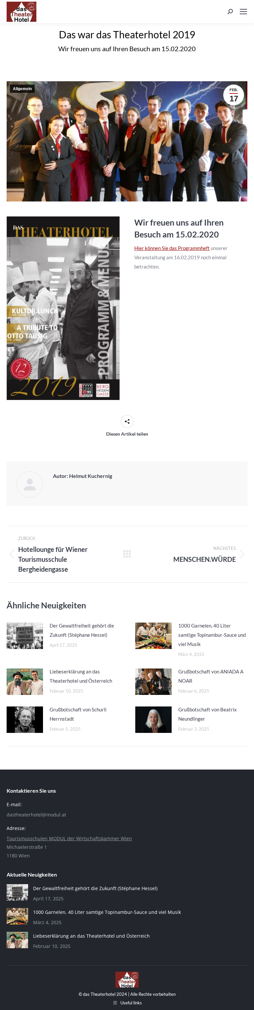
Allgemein (22, 89)
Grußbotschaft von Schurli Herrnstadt (78, 714)
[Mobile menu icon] (243, 12)
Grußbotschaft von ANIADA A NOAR (210, 676)
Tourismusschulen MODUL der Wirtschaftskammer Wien (69, 838)
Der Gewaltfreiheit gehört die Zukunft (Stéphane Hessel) (82, 630)
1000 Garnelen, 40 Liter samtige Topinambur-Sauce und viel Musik (212, 635)
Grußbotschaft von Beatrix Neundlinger (207, 714)
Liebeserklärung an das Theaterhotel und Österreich (81, 676)
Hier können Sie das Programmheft (172, 248)
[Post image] (25, 636)
